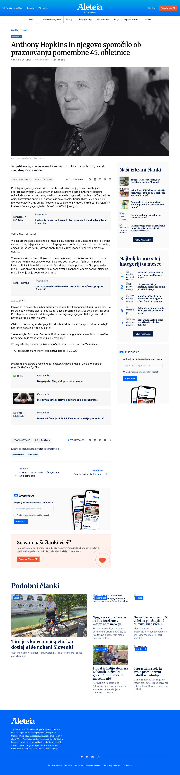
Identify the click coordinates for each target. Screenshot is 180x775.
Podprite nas (166, 8)
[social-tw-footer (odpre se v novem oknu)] (92, 757)
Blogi (116, 19)
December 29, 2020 (65, 350)
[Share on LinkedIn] (95, 179)
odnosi (139, 598)
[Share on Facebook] (90, 179)
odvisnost (33, 454)
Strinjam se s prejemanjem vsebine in (33, 515)
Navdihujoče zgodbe (52, 19)
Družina (147, 19)
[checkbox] (15, 515)
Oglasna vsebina (131, 19)
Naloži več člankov (143, 239)
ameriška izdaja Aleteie (76, 363)
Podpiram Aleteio (26, 559)
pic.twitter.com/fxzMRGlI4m (83, 344)
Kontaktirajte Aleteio (111, 765)
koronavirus (18, 454)
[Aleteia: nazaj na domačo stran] (90, 6)
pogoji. (46, 515)
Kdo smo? (78, 765)
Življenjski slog (85, 19)
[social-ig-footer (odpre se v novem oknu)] (98, 757)
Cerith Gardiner (42, 59)
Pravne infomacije (92, 765)
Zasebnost (127, 765)
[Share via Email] (105, 179)
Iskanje (44, 8)
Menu (31, 19)
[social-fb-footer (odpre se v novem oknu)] (87, 757)
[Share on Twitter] (100, 179)
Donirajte (68, 765)
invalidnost (141, 649)
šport (16, 598)
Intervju (69, 19)
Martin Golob (103, 19)
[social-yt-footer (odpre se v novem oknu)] (82, 757)
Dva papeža (100, 307)
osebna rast (101, 598)
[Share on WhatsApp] (110, 179)
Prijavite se (21, 521)
